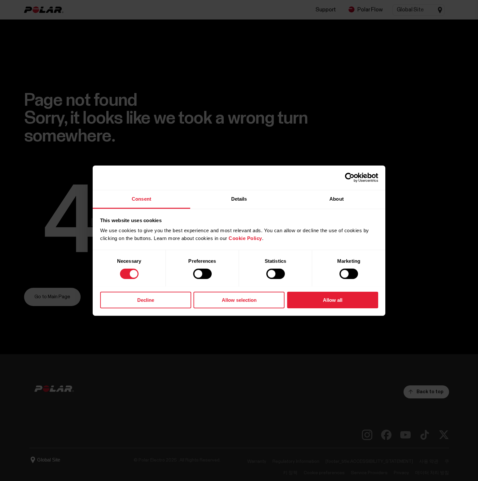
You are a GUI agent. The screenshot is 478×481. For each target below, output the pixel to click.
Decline (145, 299)
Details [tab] (239, 198)
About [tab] (336, 198)
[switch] (202, 274)
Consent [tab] (141, 198)
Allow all (332, 299)
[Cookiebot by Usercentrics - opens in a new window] (349, 177)
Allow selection (239, 299)
